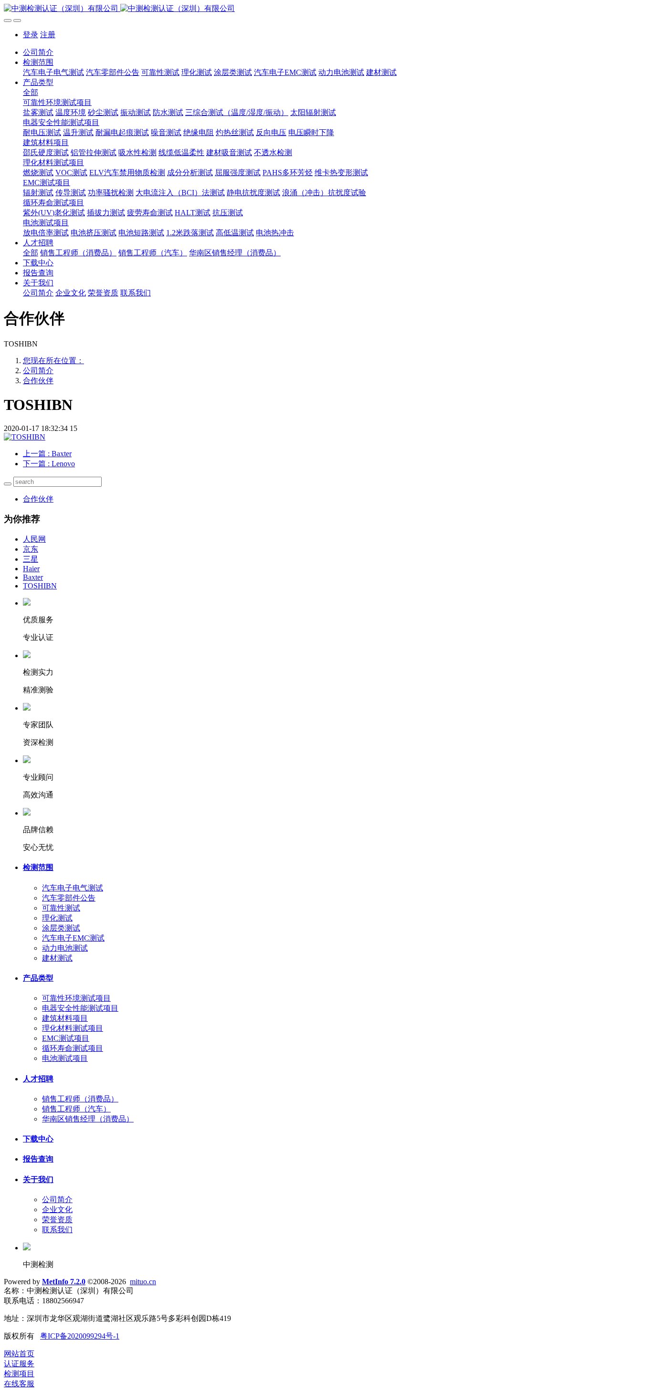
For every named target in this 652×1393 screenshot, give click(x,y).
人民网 (34, 539)
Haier (31, 569)
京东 (30, 549)
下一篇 (49, 464)
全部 (30, 92)
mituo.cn (143, 1282)
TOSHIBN (40, 586)
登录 (30, 35)
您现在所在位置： (53, 360)
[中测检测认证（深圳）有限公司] (326, 9)
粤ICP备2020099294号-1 (79, 1336)
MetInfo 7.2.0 (63, 1282)
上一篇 (47, 454)
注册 (47, 35)
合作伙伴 (38, 381)
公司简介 (38, 52)
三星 (30, 559)
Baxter (33, 577)
